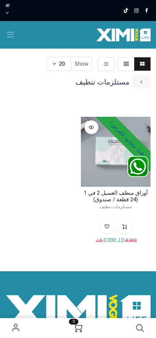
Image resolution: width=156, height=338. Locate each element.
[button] (140, 328)
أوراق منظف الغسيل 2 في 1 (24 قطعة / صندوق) (116, 196)
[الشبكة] (142, 64)
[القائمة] (126, 64)
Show (81, 64)
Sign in (16, 328)
